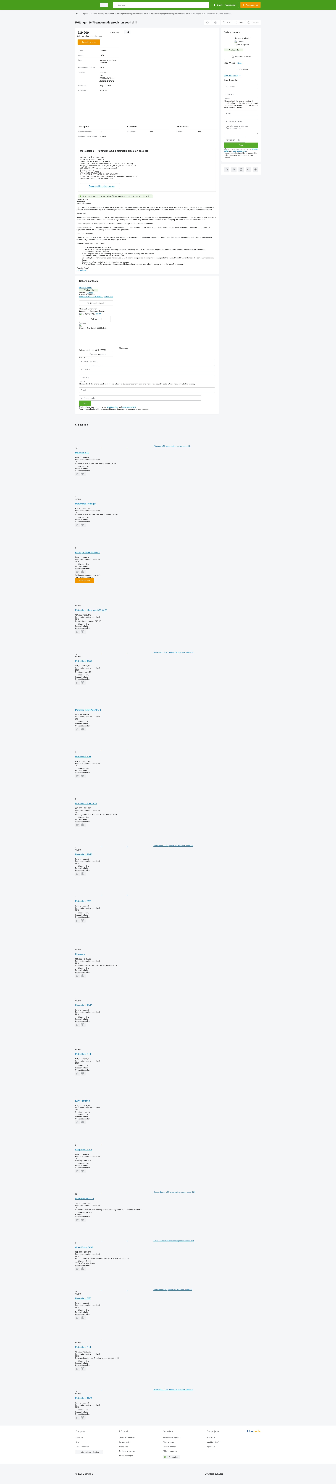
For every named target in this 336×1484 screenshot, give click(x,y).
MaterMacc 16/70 (83, 661)
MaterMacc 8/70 (83, 1298)
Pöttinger (103, 50)
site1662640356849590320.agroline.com (96, 297)
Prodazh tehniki (85, 288)
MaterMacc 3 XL (83, 756)
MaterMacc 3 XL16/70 (86, 803)
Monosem (80, 954)
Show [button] (98, 314)
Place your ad (84, 580)
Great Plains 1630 (84, 1247)
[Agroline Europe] (85, 5)
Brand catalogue (126, 1455)
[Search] (115, 5)
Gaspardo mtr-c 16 (84, 1198)
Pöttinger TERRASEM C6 (87, 552)
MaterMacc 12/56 (83, 1398)
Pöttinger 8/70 (82, 452)
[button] (208, 22)
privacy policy (112, 407)
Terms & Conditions (127, 1438)
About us (79, 1438)
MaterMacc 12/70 (83, 854)
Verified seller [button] (89, 290)
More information (231, 75)
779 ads (90, 293)
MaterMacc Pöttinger (85, 503)
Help (77, 1442)
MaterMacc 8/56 (83, 901)
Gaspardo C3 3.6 (83, 1149)
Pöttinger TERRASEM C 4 (88, 710)
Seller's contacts (82, 1447)
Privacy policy (124, 1442)
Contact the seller (89, 42)
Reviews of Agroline (127, 1451)
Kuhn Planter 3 (82, 1101)
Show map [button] (123, 348)
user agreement (129, 407)
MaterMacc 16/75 (83, 1005)
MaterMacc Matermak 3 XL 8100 (91, 610)
